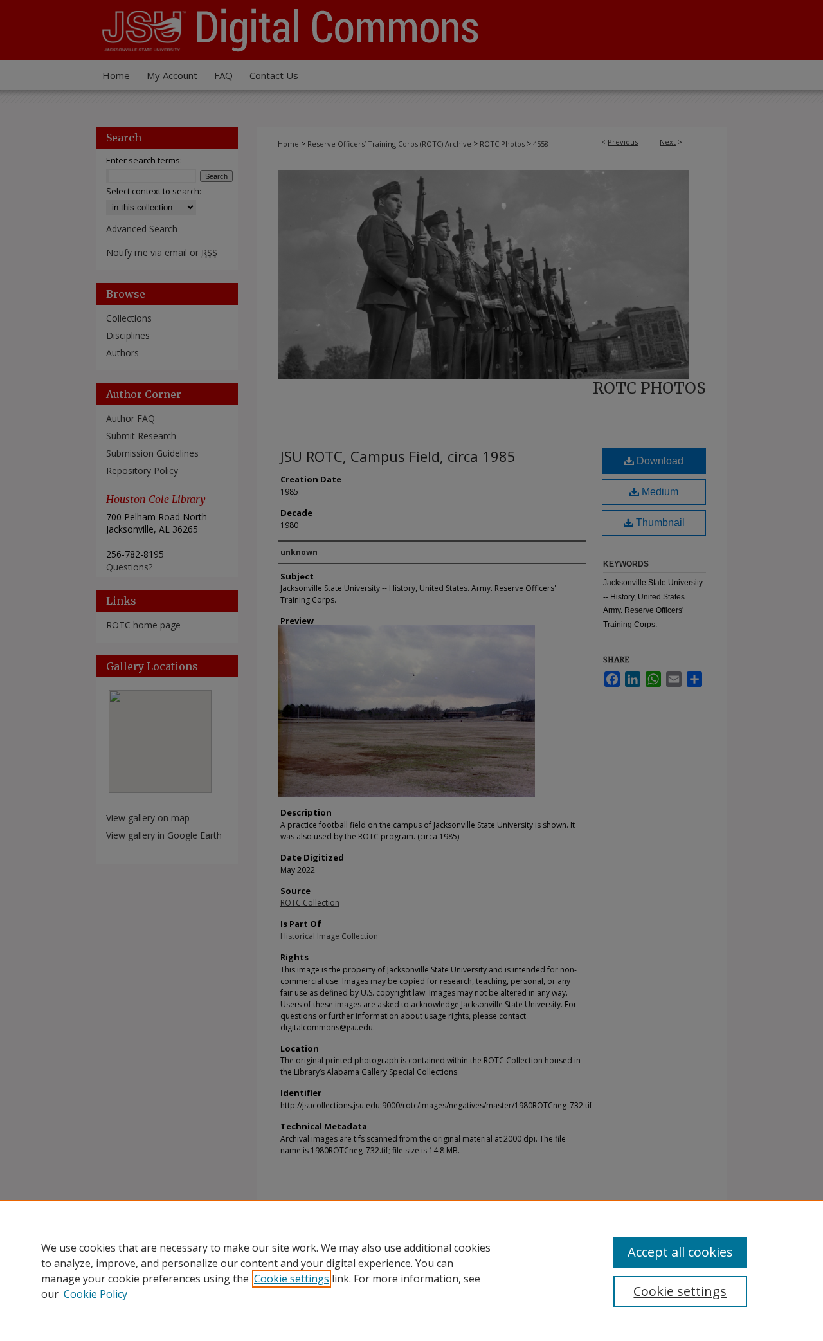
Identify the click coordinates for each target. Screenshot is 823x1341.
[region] (411, 1270)
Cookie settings (291, 1279)
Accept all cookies (680, 1252)
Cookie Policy (95, 1294)
